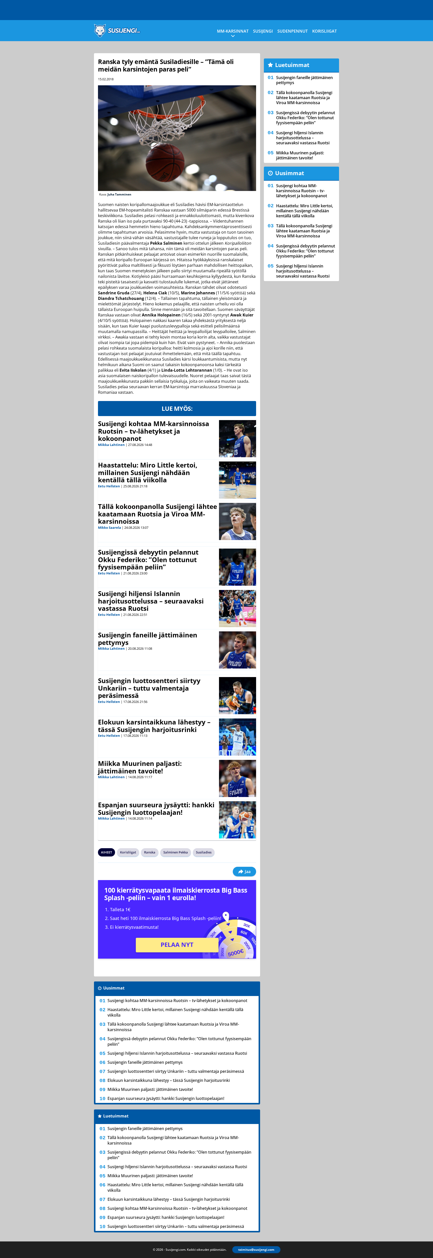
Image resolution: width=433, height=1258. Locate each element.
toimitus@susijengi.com (256, 1249)
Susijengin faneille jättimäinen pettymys (147, 638)
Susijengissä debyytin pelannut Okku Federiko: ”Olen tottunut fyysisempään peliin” (148, 560)
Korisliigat (324, 31)
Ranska (149, 852)
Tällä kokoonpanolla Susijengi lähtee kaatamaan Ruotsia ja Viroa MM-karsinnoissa (157, 514)
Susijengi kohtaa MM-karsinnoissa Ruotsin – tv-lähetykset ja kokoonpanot (153, 431)
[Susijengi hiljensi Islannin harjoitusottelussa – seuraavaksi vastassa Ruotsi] (237, 608)
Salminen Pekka (175, 852)
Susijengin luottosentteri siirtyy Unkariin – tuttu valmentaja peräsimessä (149, 688)
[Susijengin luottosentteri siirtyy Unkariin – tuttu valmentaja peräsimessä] (237, 695)
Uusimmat (114, 988)
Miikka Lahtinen (111, 444)
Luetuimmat (116, 1116)
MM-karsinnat (233, 31)
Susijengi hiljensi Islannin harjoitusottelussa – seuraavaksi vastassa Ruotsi (151, 601)
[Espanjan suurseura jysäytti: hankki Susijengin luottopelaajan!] (237, 819)
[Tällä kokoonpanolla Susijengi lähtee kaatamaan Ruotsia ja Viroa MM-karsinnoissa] (237, 521)
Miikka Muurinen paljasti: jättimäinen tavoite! (140, 767)
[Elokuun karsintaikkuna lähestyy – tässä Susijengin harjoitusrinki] (237, 737)
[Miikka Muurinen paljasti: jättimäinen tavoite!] (237, 778)
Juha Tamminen (119, 194)
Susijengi (263, 31)
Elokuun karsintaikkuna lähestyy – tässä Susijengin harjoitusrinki (154, 725)
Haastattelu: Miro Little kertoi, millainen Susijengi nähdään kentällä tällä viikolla (147, 472)
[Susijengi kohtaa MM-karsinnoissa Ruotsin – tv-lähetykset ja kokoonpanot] (237, 438)
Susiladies (203, 852)
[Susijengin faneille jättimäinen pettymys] (237, 650)
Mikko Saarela (109, 527)
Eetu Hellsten (109, 486)
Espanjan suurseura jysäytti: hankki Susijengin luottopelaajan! (156, 808)
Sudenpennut (292, 31)
